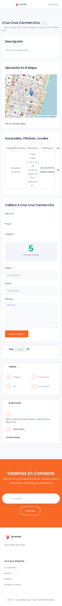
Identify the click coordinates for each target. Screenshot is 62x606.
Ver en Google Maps (15, 123)
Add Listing (53, 4)
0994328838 (47, 171)
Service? (9, 213)
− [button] (9, 82)
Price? (8, 223)
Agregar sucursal (12, 584)
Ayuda (7, 573)
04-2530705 (47, 167)
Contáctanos (10, 567)
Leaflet (31, 116)
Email (8, 283)
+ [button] (9, 78)
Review (9, 298)
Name (8, 267)
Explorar (8, 579)
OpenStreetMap (41, 116)
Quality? (9, 233)
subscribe (30, 510)
